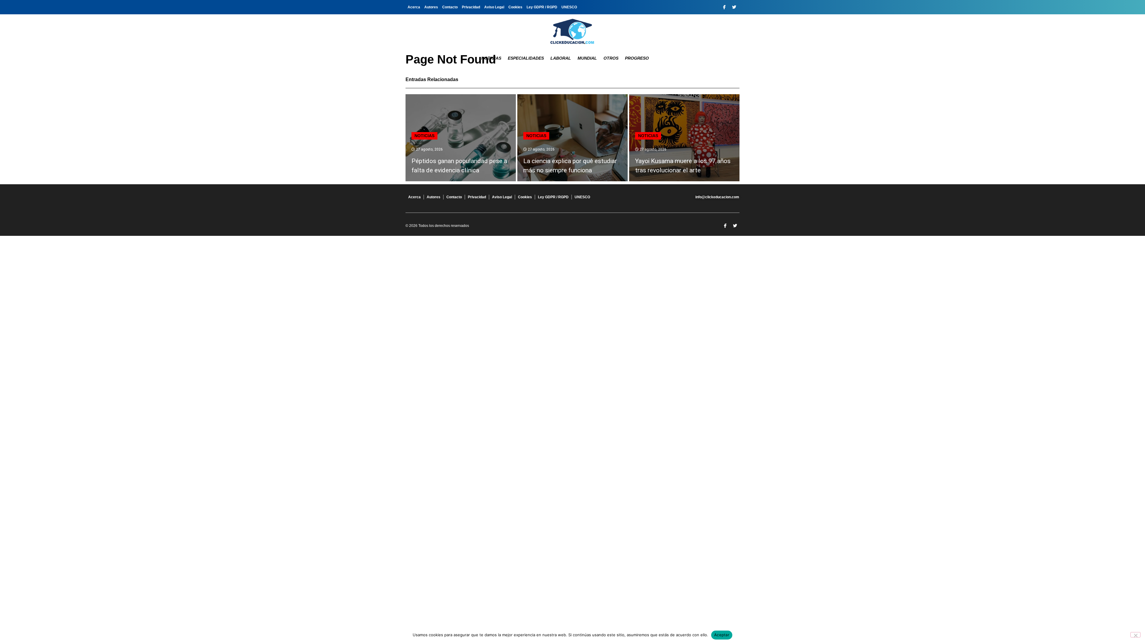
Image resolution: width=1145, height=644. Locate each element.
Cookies (515, 7)
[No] (1135, 634)
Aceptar (721, 634)
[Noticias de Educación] (572, 31)
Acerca (414, 7)
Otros (611, 58)
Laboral (560, 58)
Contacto (450, 7)
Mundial (587, 58)
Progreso (637, 58)
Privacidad (471, 7)
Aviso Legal (494, 7)
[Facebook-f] (724, 7)
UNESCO (569, 7)
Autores (431, 7)
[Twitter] (734, 7)
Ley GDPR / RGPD (542, 7)
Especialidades (526, 58)
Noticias (491, 58)
